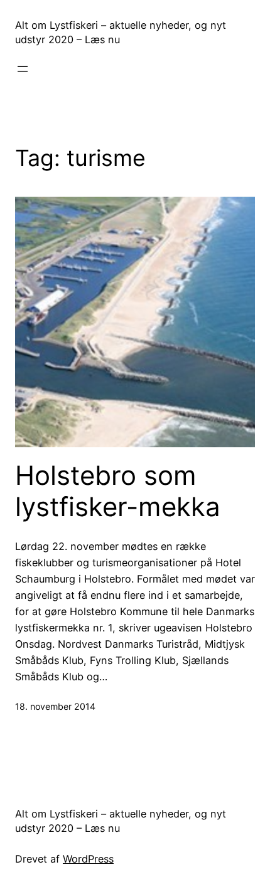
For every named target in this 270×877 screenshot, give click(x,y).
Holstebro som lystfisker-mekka (117, 491)
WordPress (88, 859)
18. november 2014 (55, 706)
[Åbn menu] (22, 68)
